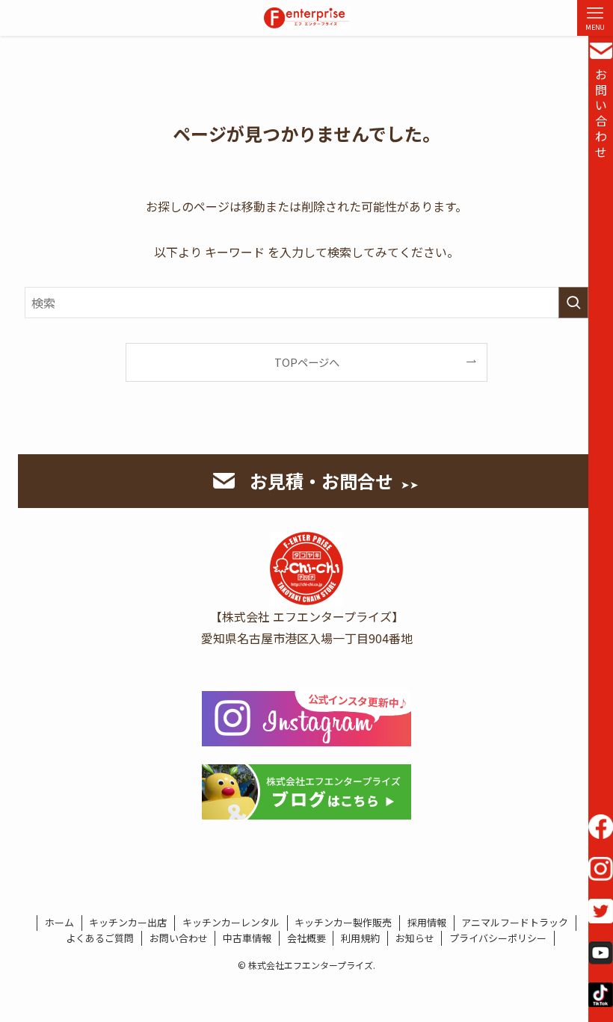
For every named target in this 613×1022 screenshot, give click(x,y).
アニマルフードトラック (514, 922)
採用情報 (426, 922)
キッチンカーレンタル (231, 922)
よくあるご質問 (100, 938)
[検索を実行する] (573, 302)
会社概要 (306, 938)
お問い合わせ (601, 113)
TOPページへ (306, 362)
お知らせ (414, 938)
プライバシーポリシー (497, 938)
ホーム (59, 922)
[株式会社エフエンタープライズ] (306, 18)
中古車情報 (247, 938)
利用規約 (360, 938)
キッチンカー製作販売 (343, 922)
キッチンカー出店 (128, 922)
